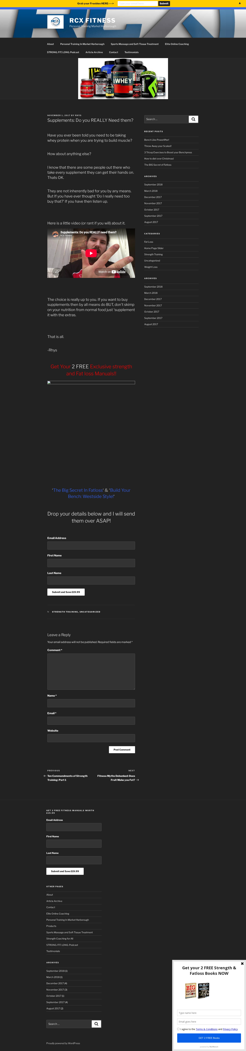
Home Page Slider (153, 248)
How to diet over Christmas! (159, 158)
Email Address (56, 538)
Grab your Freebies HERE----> (95, 3)
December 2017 (153, 197)
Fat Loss (148, 241)
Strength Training (65, 612)
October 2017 (151, 209)
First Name (54, 555)
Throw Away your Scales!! (157, 146)
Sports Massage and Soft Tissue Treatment (135, 44)
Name (52, 695)
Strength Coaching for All (59, 938)
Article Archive (94, 52)
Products (51, 926)
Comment (54, 650)
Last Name (54, 573)
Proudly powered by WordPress (63, 1043)
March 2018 (150, 190)
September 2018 (153, 184)
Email (51, 713)
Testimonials (132, 52)
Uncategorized (90, 612)
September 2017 (153, 215)
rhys (78, 115)
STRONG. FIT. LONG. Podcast (63, 52)
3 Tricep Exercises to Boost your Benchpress (168, 152)
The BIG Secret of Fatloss (157, 164)
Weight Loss (150, 266)
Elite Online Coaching (177, 44)
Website (52, 730)
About (50, 44)
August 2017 (151, 222)
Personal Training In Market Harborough (82, 44)
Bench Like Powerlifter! (156, 139)
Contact (113, 52)
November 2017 (153, 203)
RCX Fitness (92, 20)
